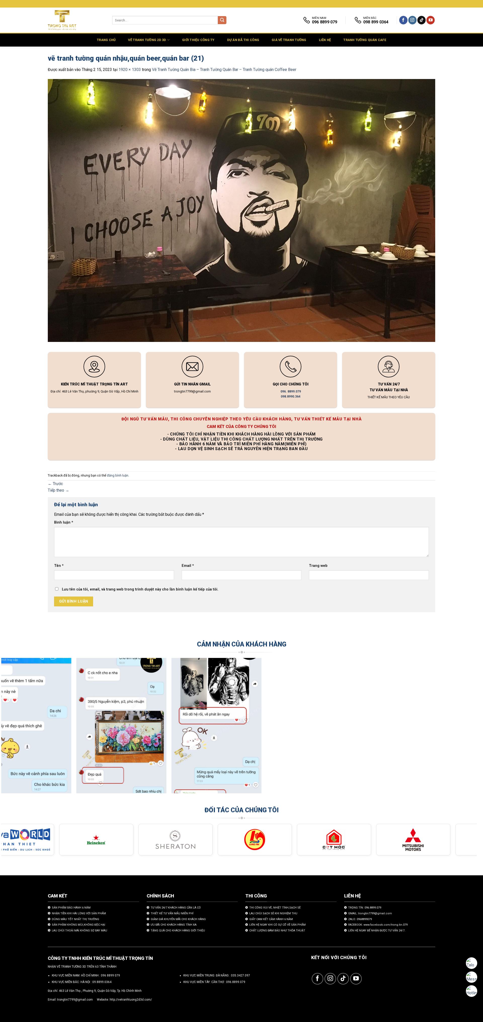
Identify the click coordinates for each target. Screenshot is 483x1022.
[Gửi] (222, 20)
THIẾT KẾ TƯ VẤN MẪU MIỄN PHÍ (172, 913)
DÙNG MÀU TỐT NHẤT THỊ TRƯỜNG (75, 919)
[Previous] (17, 728)
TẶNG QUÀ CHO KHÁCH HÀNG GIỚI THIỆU (178, 930)
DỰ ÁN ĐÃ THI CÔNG (243, 40)
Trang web (318, 566)
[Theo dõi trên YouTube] (430, 20)
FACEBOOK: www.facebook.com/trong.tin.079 (378, 924)
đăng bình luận (117, 475)
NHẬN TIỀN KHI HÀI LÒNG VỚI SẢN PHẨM (79, 913)
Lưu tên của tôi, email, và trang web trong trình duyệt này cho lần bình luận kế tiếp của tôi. (140, 589)
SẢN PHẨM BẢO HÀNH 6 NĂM (71, 907)
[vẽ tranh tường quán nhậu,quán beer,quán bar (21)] (241, 211)
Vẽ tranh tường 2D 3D (147, 40)
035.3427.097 (240, 975)
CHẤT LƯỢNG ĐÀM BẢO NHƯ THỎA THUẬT (277, 930)
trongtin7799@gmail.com (75, 999)
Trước (55, 483)
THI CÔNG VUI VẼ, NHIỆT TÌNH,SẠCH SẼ (275, 907)
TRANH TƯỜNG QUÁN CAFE (364, 40)
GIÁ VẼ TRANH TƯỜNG (289, 40)
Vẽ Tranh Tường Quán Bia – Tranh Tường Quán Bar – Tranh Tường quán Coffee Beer (224, 69)
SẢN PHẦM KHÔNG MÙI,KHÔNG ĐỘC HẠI (78, 924)
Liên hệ (325, 40)
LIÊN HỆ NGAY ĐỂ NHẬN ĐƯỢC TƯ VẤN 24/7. (376, 930)
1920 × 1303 (129, 69)
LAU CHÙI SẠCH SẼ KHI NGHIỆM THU (273, 913)
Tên (59, 566)
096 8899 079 (110, 975)
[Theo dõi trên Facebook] (403, 20)
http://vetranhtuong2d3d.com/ (131, 999)
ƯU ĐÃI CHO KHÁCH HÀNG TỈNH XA (173, 924)
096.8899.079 (235, 982)
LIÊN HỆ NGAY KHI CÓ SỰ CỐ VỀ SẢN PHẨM (277, 924)
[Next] (460, 728)
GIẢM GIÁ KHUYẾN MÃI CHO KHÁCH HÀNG (178, 919)
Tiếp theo (58, 490)
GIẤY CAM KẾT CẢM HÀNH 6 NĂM (271, 919)
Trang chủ (106, 40)
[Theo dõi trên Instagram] (412, 20)
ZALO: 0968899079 (360, 919)
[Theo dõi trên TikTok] (421, 20)
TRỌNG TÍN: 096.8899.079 (364, 907)
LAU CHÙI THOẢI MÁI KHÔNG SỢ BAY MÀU (79, 930)
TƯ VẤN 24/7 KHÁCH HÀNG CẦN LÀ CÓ (176, 907)
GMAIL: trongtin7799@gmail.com (370, 913)
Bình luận (63, 522)
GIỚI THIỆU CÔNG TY (198, 40)
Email (188, 566)
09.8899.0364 (101, 982)
